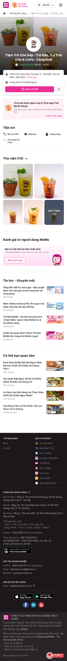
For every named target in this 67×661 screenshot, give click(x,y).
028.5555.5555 (30, 540)
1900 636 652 (27, 565)
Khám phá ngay (54, 115)
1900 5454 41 (19, 532)
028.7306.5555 (28, 537)
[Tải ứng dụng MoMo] (23, 597)
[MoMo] (4, 13)
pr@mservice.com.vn (21, 585)
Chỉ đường (31, 77)
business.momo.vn (22, 573)
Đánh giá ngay (15, 260)
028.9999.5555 (11, 540)
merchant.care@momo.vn (23, 569)
